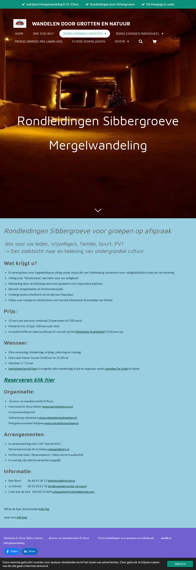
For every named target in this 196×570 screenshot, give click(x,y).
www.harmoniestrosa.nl (57, 406)
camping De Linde (116, 368)
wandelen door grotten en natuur (81, 23)
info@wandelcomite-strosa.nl (67, 486)
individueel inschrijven (22, 368)
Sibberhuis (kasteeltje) (90, 331)
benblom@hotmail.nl (61, 480)
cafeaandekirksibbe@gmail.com (73, 491)
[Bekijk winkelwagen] (154, 41)
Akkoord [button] (180, 563)
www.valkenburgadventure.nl (58, 417)
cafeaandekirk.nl (58, 449)
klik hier (44, 509)
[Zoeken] (140, 41)
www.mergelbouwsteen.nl (61, 423)
